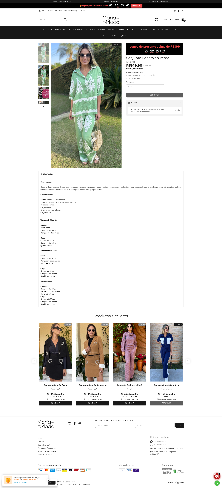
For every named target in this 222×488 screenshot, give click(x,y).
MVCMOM (143, 29)
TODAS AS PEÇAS (117, 36)
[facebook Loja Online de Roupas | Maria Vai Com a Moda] (178, 11)
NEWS (92, 29)
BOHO (167, 29)
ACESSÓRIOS (101, 36)
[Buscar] (65, 19)
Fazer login (174, 19)
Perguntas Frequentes (47, 448)
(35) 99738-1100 (47, 10)
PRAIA (160, 29)
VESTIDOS (176, 29)
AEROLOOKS (124, 29)
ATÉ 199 (134, 29)
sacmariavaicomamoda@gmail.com (71, 10)
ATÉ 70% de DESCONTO (78, 29)
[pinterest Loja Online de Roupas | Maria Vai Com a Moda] (182, 11)
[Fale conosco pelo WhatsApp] (217, 483)
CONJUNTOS (112, 29)
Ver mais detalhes (134, 78)
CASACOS (101, 29)
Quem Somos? (44, 445)
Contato (41, 442)
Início (44, 29)
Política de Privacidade (47, 451)
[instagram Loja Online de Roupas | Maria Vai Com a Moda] (175, 11)
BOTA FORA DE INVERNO (57, 29)
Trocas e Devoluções (46, 455)
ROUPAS (153, 29)
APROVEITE (136, 6)
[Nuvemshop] (176, 483)
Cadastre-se (163, 19)
